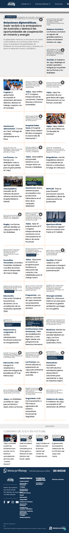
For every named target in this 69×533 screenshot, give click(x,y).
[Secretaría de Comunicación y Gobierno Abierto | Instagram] (13, 502)
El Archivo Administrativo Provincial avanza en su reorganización (12, 337)
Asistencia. (31, 188)
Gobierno (25, 4)
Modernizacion (25, 517)
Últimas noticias (58, 479)
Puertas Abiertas (42, 4)
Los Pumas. (9, 157)
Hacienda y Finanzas (9, 324)
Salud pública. (10, 188)
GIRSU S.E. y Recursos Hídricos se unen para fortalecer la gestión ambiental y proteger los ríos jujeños (55, 303)
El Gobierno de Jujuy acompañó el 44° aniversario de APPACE (55, 404)
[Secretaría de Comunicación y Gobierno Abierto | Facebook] (4, 502)
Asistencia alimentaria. (9, 127)
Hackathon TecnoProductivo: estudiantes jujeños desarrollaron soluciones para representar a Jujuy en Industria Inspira (54, 373)
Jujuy (7, 439)
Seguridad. (31, 398)
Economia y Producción (31, 183)
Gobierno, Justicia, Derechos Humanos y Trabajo (26, 513)
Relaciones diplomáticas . (20, 22)
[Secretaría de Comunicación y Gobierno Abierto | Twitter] (8, 502)
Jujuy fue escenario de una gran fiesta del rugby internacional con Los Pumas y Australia (55, 97)
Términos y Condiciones (9, 523)
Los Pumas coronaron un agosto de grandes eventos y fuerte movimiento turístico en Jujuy (56, 37)
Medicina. (51, 329)
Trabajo (22, 487)
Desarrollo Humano (23, 504)
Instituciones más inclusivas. (34, 330)
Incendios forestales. (9, 261)
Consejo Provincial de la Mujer (33, 323)
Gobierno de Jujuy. (55, 399)
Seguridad (23, 499)
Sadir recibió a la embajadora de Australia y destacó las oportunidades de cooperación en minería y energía (23, 30)
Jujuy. (28, 91)
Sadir (23, 439)
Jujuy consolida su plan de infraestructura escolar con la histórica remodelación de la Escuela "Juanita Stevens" (10, 453)
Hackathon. (52, 362)
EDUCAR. (50, 188)
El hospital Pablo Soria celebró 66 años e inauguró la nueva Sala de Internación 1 (34, 133)
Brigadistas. (52, 157)
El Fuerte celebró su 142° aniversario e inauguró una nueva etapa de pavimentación (55, 265)
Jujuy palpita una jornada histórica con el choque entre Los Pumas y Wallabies (34, 162)
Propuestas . (31, 295)
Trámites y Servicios (39, 483)
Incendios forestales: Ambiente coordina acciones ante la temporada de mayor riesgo (13, 268)
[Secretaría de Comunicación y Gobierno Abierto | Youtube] (17, 502)
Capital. (7, 92)
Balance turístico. (55, 29)
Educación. (9, 296)
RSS (4, 526)
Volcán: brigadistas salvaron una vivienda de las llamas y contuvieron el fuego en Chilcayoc (55, 162)
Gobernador (59, 439)
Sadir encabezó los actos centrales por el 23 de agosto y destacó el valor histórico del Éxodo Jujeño (26, 451)
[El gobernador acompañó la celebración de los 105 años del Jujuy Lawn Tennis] (58, 438)
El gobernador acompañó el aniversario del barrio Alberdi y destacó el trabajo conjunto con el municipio (13, 100)
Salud (7, 184)
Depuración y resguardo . (10, 330)
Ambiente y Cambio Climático (26, 508)
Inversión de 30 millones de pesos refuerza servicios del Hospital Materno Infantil (13, 196)
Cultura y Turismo (55, 220)
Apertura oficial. (54, 224)
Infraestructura (25, 493)
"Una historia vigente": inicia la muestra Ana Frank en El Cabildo (55, 229)
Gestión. (51, 60)
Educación (31, 255)
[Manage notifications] (64, 529)
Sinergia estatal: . (54, 296)
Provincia (59, 4)
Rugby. (7, 224)
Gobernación (11, 16)
